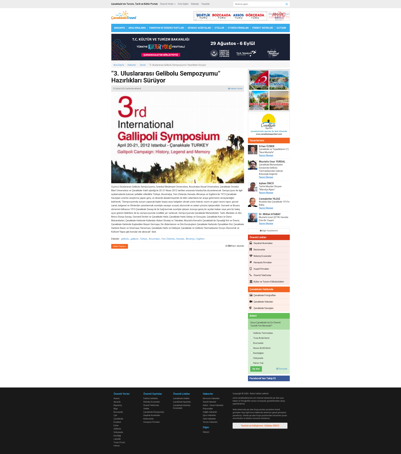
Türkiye (143, 238)
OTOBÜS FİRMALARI (238, 28)
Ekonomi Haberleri (211, 398)
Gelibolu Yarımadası (263, 333)
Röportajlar (208, 408)
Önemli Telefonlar (262, 275)
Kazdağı (117, 435)
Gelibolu (117, 429)
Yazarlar (205, 4)
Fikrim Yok (258, 363)
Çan (115, 415)
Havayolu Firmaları (263, 262)
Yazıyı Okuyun (266, 155)
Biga (116, 408)
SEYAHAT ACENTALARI (199, 28)
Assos (117, 398)
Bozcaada (258, 343)
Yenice (117, 445)
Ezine (116, 425)
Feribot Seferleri (150, 398)
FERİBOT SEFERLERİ (262, 28)
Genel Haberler (209, 402)
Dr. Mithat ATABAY (270, 214)
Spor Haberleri (209, 415)
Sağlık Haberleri (210, 412)
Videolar (195, 4)
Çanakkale (118, 419)
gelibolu (125, 238)
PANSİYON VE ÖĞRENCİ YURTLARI (166, 28)
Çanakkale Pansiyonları (153, 412)
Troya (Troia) (119, 442)
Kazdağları (258, 353)
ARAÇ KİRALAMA (137, 28)
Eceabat (117, 422)
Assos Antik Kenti (262, 348)
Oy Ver (256, 368)
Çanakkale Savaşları (263, 308)
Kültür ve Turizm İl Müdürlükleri (269, 281)
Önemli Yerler (167, 4)
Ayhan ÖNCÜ (266, 183)
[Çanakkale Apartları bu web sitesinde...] (269, 125)
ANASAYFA (119, 28)
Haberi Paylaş (119, 246)
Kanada (180, 238)
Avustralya (154, 238)
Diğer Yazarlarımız (269, 231)
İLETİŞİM (281, 28)
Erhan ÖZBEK (266, 146)
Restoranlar (259, 249)
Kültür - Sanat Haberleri (213, 405)
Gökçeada (258, 358)
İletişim (206, 432)
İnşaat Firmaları (261, 269)
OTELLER (219, 28)
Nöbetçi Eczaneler (262, 256)
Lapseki (117, 439)
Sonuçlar (282, 368)
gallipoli (134, 238)
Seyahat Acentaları (263, 243)
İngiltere (200, 238)
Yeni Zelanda (168, 238)
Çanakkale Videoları (263, 301)
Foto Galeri (183, 4)
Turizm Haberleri (210, 422)
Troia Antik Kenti (261, 338)
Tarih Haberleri (209, 419)
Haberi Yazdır (236, 88)
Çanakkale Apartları (182, 402)
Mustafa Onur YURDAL (272, 161)
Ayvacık (117, 402)
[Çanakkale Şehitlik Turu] (269, 91)
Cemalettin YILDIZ (269, 198)
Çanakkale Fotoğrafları (265, 295)
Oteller (146, 408)
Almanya (190, 238)
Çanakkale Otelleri (181, 398)
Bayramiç (118, 405)
